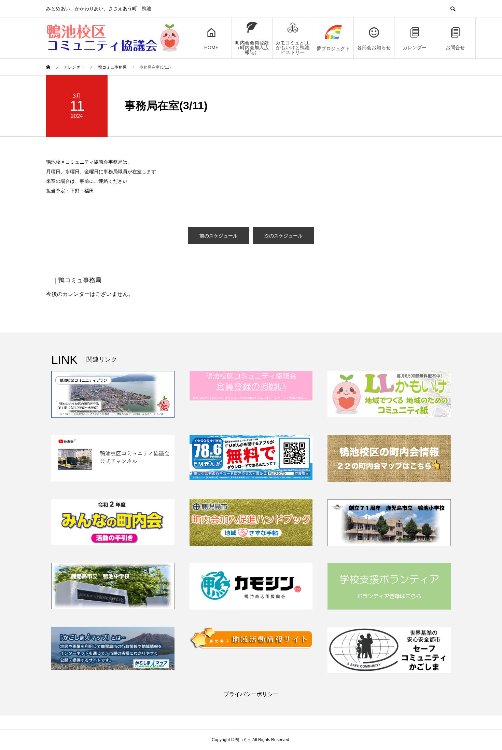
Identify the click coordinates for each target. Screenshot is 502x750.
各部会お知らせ (374, 47)
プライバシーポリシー (251, 694)
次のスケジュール (283, 235)
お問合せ (455, 47)
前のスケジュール (218, 235)
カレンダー (415, 47)
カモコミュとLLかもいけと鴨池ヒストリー (293, 47)
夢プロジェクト (333, 48)
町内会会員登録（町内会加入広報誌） (252, 47)
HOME (211, 47)
